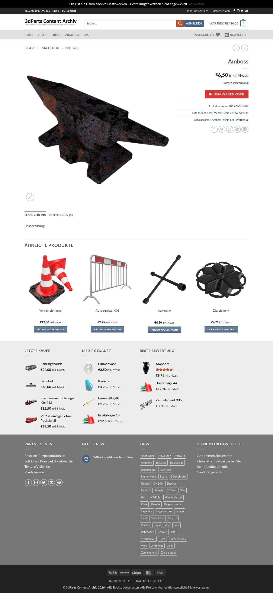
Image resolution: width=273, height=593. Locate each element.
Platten (145, 525)
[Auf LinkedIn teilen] (244, 129)
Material (50, 48)
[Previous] (25, 297)
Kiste (144, 504)
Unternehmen (221, 11)
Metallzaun (157, 518)
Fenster (160, 490)
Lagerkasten (164, 511)
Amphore (146, 462)
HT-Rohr (155, 497)
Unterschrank (177, 539)
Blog (56, 34)
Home (29, 34)
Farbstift (146, 490)
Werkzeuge (241, 113)
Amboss (217, 119)
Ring (167, 525)
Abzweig (179, 456)
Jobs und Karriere (197, 11)
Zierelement (221, 310)
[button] (194, 23)
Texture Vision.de (37, 466)
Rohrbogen (147, 532)
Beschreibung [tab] (35, 215)
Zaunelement (149, 552)
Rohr (176, 525)
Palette (172, 518)
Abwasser (164, 456)
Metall (72, 48)
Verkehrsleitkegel (50, 310)
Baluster (161, 462)
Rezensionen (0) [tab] (61, 215)
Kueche (155, 504)
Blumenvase (148, 476)
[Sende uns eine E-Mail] (246, 10)
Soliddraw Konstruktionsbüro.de (49, 461)
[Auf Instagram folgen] (238, 10)
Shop (41, 34)
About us (72, 34)
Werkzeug (242, 119)
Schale (162, 532)
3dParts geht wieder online (113, 457)
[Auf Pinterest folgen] (59, 482)
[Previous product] (244, 48)
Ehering (171, 483)
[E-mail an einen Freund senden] (229, 129)
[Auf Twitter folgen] (242, 10)
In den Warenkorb (226, 94)
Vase (144, 545)
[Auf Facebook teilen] (214, 129)
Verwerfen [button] (196, 4)
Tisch (162, 539)
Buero (163, 476)
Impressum (117, 581)
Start (30, 48)
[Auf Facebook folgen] (234, 10)
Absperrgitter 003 (107, 310)
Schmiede (229, 119)
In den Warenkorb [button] (50, 329)
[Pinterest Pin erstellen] (237, 129)
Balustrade (176, 462)
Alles (209, 113)
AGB (131, 581)
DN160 (158, 483)
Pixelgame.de (34, 472)
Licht (144, 518)
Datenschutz (146, 581)
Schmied (228, 113)
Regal (157, 525)
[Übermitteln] (180, 23)
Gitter (172, 490)
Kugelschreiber (173, 504)
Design (145, 483)
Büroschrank (178, 476)
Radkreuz (164, 310)
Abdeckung (148, 456)
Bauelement (148, 469)
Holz (144, 497)
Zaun (170, 545)
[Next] (247, 297)
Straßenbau (148, 539)
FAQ (86, 34)
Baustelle (165, 469)
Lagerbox (146, 511)
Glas (182, 490)
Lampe (180, 511)
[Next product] (236, 48)
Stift (172, 532)
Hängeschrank (173, 497)
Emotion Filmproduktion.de (45, 455)
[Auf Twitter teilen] (221, 129)
